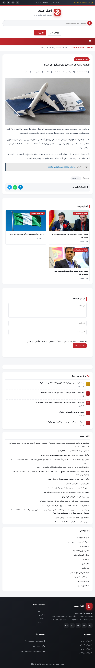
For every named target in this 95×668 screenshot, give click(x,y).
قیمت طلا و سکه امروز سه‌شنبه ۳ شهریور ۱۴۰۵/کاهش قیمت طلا (62, 392)
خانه (88, 47)
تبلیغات (45, 2)
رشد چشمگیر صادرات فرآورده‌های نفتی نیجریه (27, 234)
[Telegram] (90, 625)
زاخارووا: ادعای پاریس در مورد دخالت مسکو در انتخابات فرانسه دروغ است (63, 467)
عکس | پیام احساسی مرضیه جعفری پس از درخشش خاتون (68, 479)
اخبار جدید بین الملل (86, 652)
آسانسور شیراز (83, 585)
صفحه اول (41, 611)
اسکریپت (85, 559)
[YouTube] (66, 625)
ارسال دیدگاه (79, 345)
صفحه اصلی (55, 2)
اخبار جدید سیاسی (87, 641)
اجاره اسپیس (84, 546)
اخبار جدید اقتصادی (77, 47)
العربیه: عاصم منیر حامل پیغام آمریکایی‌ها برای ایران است (64, 422)
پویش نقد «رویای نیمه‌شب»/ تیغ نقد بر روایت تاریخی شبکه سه (66, 492)
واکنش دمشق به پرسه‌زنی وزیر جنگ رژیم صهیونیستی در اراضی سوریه (64, 455)
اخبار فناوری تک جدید (81, 550)
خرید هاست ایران (82, 581)
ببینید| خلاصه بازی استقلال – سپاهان (71, 412)
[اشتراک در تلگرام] (20, 187)
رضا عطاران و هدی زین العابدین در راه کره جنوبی (72, 517)
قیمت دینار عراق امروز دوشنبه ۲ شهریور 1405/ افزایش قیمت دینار (62, 383)
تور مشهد (85, 568)
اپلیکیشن (53, 33)
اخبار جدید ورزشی (87, 649)
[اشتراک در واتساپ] (15, 187)
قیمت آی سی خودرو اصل (79, 572)
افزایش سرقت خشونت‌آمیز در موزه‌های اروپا (73, 450)
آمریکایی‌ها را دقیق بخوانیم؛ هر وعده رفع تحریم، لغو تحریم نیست (65, 505)
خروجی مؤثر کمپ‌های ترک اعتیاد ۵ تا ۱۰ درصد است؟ (70, 522)
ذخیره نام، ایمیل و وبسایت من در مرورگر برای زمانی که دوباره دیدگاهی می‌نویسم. (57, 341)
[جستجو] (89, 23)
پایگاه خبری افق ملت (81, 555)
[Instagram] (84, 625)
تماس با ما (37, 2)
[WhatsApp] (72, 625)
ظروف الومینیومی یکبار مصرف (78, 542)
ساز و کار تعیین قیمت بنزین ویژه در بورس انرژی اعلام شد (68, 488)
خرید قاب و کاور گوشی (80, 577)
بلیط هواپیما (75, 178)
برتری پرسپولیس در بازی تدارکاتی (77, 483)
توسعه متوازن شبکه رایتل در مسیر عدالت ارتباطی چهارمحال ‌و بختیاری (64, 501)
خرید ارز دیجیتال (83, 537)
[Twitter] (78, 625)
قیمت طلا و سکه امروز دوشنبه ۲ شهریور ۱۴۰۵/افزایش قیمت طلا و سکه (60, 402)
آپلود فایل (85, 563)
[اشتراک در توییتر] (9, 187)
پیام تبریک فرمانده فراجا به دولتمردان (75, 496)
